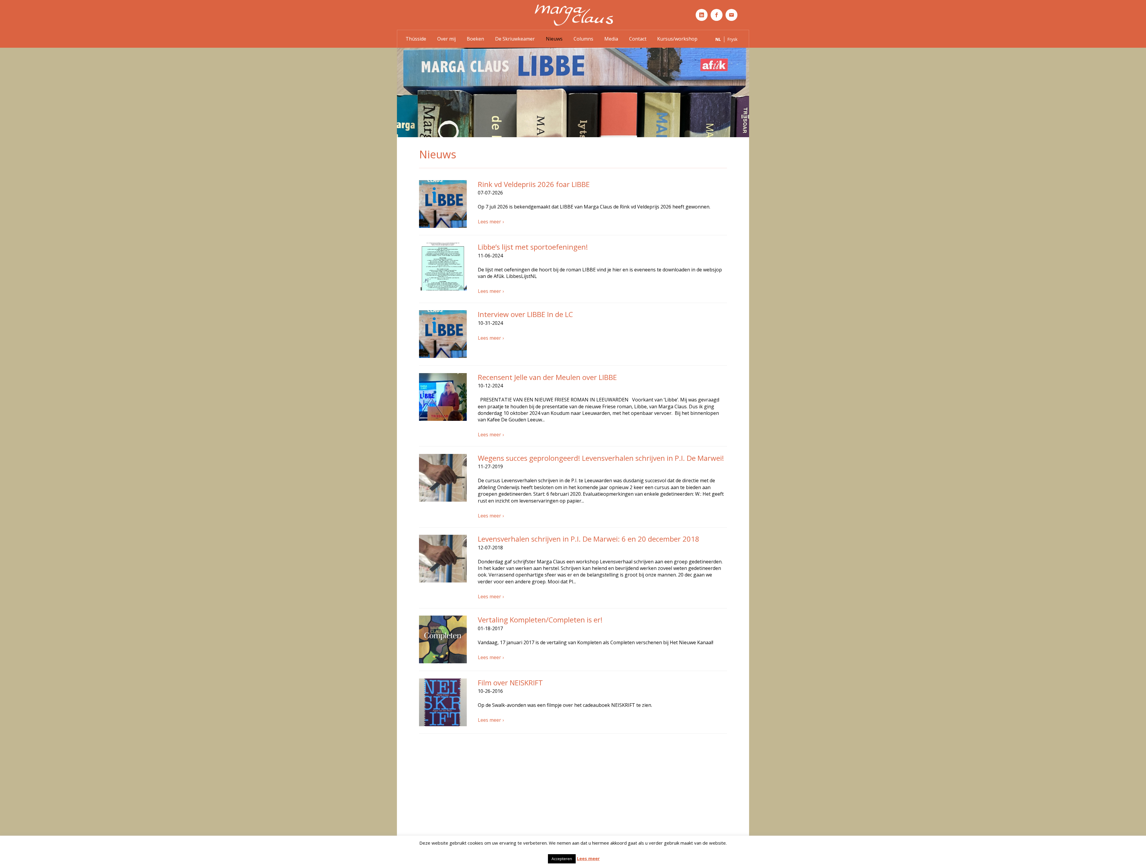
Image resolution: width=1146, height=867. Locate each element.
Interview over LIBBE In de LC (525, 314)
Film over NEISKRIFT (510, 682)
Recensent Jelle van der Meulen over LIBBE (547, 377)
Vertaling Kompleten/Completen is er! (540, 620)
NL (718, 39)
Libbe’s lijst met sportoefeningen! (533, 247)
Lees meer (489, 221)
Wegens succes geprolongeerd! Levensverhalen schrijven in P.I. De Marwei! (601, 458)
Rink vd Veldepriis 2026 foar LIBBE (534, 184)
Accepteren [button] (562, 858)
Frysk (732, 39)
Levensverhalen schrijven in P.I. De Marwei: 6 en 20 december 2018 (588, 539)
